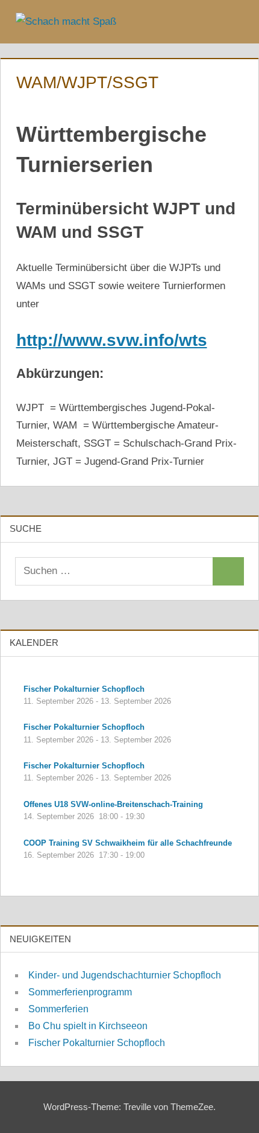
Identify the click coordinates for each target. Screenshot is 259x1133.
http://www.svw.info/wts (111, 340)
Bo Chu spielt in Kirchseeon (88, 1026)
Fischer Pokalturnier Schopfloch (96, 1043)
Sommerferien (58, 1009)
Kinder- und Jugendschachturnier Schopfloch (124, 975)
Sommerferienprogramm (80, 992)
